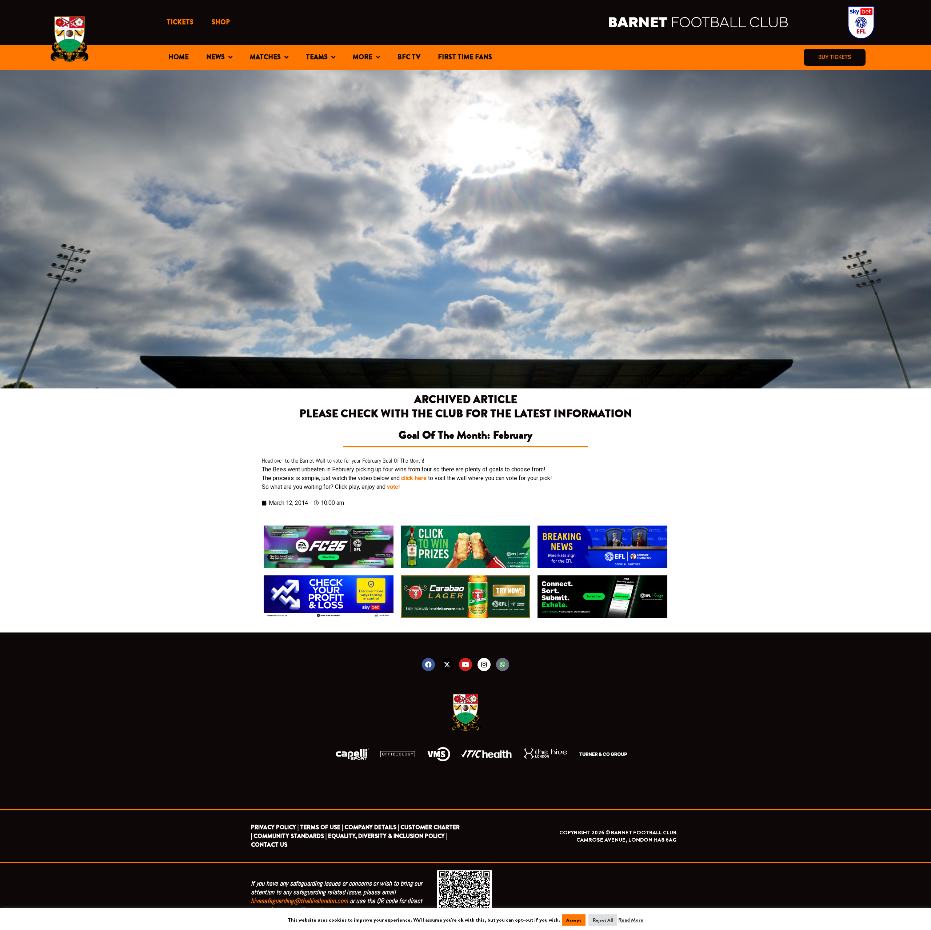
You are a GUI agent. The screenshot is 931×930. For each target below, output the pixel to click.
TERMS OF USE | (321, 827)
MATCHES (265, 57)
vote (392, 486)
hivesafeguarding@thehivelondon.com (299, 901)
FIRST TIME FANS (465, 57)
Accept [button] (573, 920)
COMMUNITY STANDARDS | (290, 836)
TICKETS (180, 22)
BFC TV (408, 57)
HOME (178, 57)
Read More (630, 920)
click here (414, 478)
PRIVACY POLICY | (275, 827)
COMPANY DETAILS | (371, 827)
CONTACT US (269, 845)
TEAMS (317, 57)
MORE (362, 57)
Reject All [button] (603, 920)
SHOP (221, 22)
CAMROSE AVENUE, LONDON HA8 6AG (626, 840)
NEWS (215, 57)
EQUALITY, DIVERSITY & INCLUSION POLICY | (387, 836)
